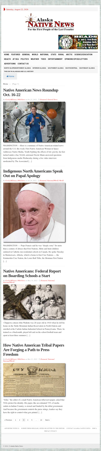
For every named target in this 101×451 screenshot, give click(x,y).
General (26, 54)
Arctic (69, 54)
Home (11, 76)
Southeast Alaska (87, 68)
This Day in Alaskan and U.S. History (19, 71)
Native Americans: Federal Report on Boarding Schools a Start (32, 273)
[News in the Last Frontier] (50, 22)
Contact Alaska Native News (78, 428)
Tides (43, 59)
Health (7, 59)
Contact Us (23, 64)
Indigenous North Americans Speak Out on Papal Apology (33, 173)
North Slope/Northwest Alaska (17, 68)
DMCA (94, 428)
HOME (6, 54)
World (35, 54)
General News (52, 99)
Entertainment (55, 59)
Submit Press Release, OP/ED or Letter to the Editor (42, 428)
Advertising (10, 64)
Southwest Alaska (56, 68)
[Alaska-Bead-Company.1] (78, 41)
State (53, 54)
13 (41, 420)
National (44, 54)
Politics (25, 59)
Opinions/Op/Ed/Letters (76, 59)
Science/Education (83, 54)
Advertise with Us (11, 428)
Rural (61, 54)
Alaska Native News (16, 446)
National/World (53, 180)
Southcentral (71, 68)
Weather (35, 59)
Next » (47, 420)
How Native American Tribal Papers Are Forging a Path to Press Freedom (33, 350)
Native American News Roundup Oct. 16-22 (30, 92)
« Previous (8, 420)
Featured (15, 54)
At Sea (16, 59)
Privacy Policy (50, 431)
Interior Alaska (39, 68)
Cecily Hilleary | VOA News (15, 99)
